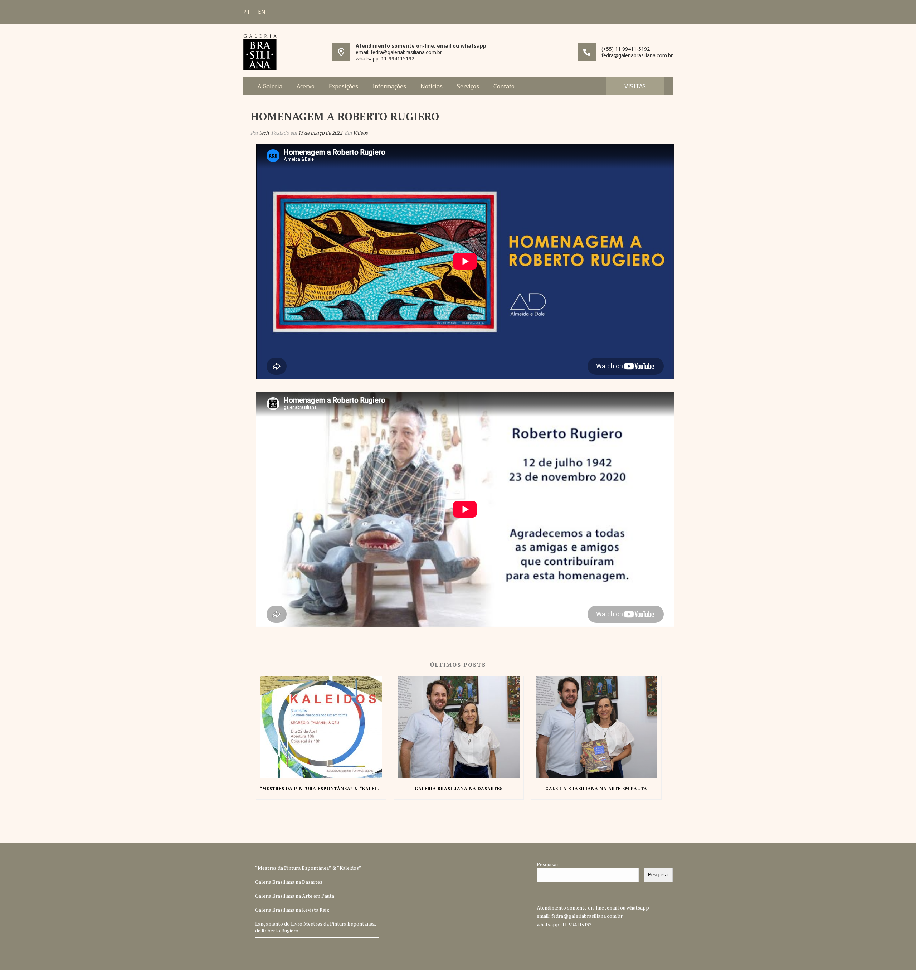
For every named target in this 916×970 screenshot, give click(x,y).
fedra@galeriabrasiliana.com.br (587, 915)
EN (261, 11)
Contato (504, 86)
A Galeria (270, 86)
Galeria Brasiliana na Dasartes (288, 881)
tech (264, 132)
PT (246, 11)
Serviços (468, 86)
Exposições (343, 86)
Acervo (306, 86)
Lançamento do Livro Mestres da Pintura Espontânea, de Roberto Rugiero (315, 926)
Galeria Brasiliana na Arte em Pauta (294, 895)
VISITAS (635, 86)
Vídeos (360, 132)
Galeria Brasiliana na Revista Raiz (292, 909)
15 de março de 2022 (320, 132)
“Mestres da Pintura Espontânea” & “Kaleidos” (308, 867)
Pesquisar (548, 864)
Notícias (431, 86)
